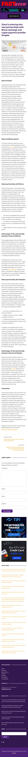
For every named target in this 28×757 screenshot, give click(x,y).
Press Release (4, 677)
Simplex (13, 369)
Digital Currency (5, 672)
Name (3, 489)
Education (3, 673)
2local (11, 147)
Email (3, 496)
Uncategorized (4, 679)
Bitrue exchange (12, 269)
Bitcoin (3, 668)
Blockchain (3, 670)
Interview (3, 675)
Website (3, 503)
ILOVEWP (14, 753)
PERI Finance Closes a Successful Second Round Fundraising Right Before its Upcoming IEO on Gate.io (15, 448)
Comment (4, 468)
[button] (14, 16)
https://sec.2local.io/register (9, 429)
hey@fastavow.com (6, 689)
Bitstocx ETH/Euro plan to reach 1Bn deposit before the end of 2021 (13, 439)
